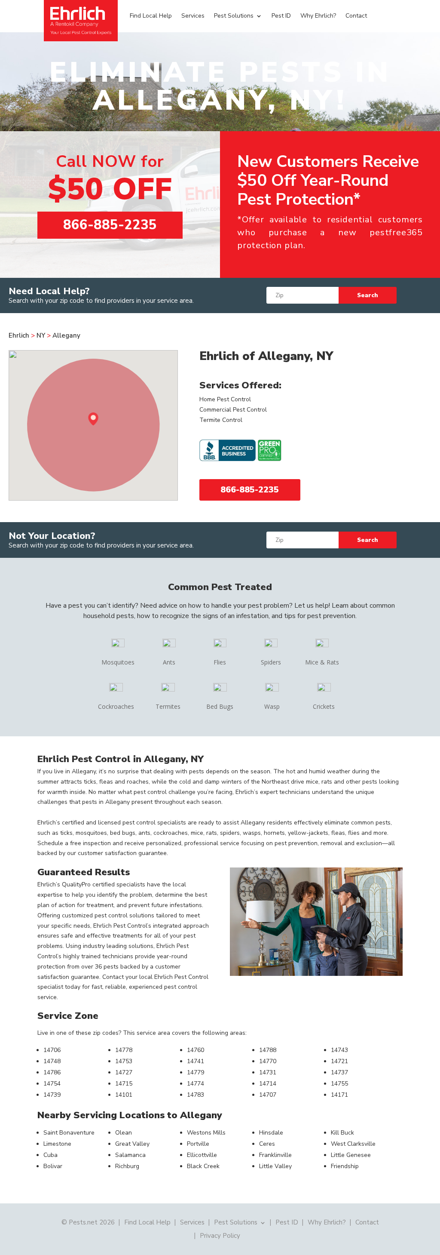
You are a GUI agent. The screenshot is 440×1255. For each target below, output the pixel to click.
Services (193, 16)
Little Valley (275, 1166)
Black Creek (203, 1166)
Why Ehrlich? (318, 16)
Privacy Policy (220, 1235)
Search (367, 295)
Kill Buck (342, 1133)
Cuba (50, 1155)
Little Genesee (351, 1155)
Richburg (127, 1166)
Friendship (345, 1166)
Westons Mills (206, 1133)
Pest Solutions (234, 16)
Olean (123, 1133)
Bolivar (52, 1166)
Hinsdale (271, 1133)
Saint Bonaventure (69, 1133)
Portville (198, 1144)
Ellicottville (202, 1155)
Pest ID (281, 16)
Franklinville (275, 1155)
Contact (356, 16)
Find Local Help (151, 16)
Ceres (267, 1144)
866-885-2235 (110, 225)
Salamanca (130, 1155)
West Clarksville (353, 1144)
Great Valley (132, 1144)
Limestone (57, 1144)
